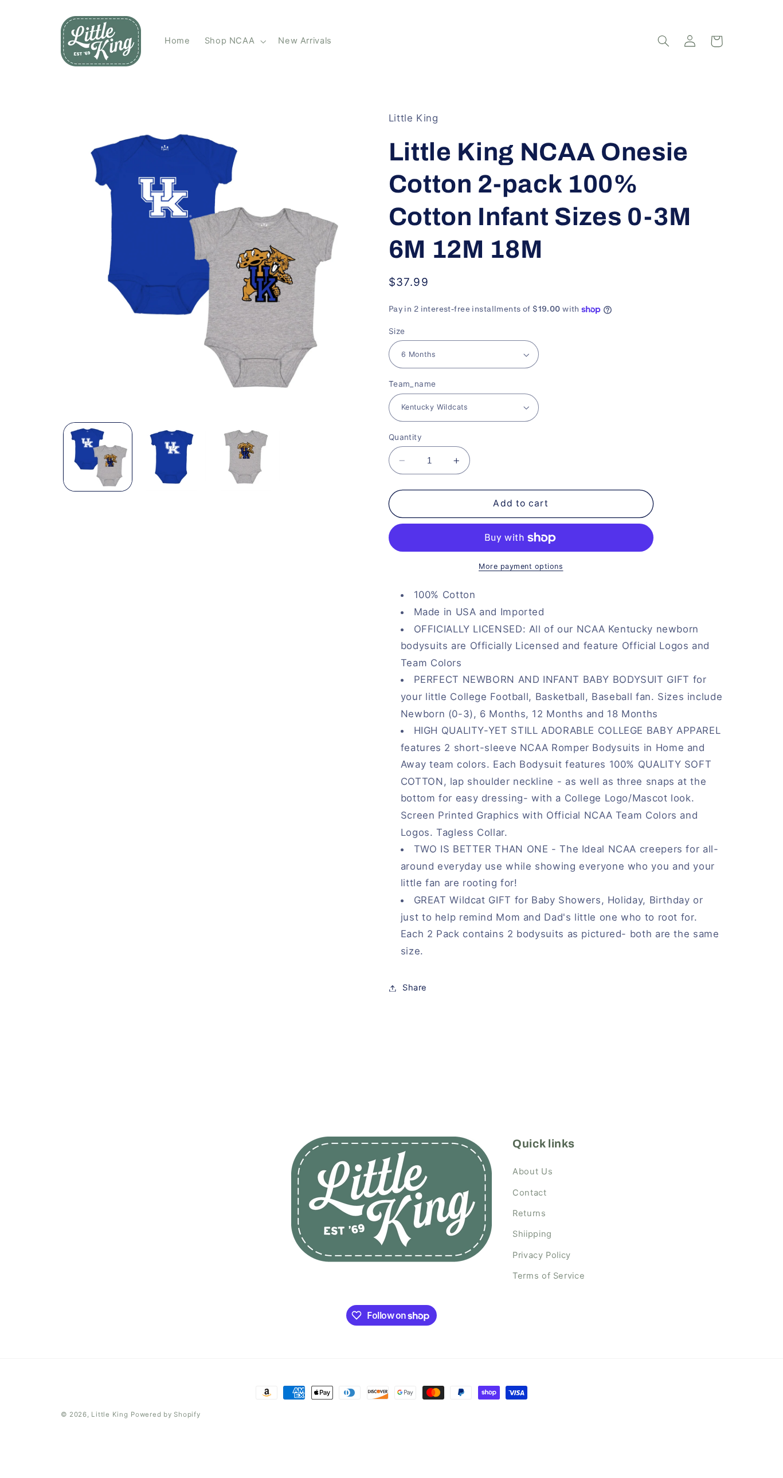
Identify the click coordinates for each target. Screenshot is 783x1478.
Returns (529, 1213)
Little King (109, 1414)
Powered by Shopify (165, 1414)
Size (397, 331)
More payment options (521, 566)
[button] (234, 41)
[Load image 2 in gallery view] (172, 457)
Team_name (412, 383)
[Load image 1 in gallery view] (98, 457)
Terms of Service (548, 1276)
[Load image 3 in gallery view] (246, 457)
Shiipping (532, 1234)
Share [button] (414, 987)
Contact (529, 1193)
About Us (532, 1171)
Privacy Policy (541, 1255)
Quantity (405, 437)
